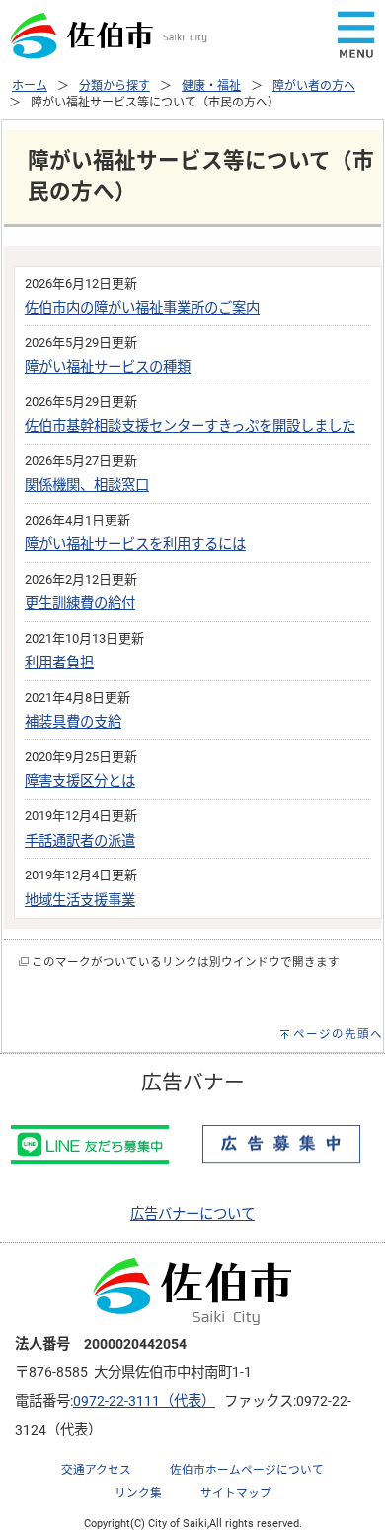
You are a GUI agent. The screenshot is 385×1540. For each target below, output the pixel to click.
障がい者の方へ (313, 86)
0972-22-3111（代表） (144, 1401)
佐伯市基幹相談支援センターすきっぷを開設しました (190, 426)
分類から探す (114, 86)
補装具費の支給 (73, 722)
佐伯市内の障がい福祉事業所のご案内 (142, 308)
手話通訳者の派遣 (80, 841)
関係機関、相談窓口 (87, 485)
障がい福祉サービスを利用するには (135, 544)
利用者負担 (59, 663)
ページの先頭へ (338, 1034)
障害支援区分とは (80, 781)
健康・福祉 (211, 86)
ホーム (29, 86)
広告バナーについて (192, 1214)
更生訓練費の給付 (80, 603)
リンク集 (138, 1493)
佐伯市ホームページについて (247, 1470)
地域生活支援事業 (80, 900)
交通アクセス (96, 1470)
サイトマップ (235, 1493)
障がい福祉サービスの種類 (108, 367)
